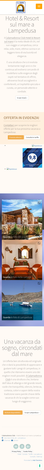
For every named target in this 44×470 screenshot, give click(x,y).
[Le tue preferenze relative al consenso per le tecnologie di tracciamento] (39, 465)
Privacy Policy (16, 451)
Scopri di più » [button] (22, 98)
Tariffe (30, 454)
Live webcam (38, 454)
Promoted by (33, 460)
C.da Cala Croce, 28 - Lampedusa (14, 438)
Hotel (19, 454)
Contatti (32, 456)
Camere (24, 454)
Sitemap (39, 456)
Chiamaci (7, 440)
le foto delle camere (17, 277)
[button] (12, 412)
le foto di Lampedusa (17, 317)
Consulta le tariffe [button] (32, 137)
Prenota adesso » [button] (15, 137)
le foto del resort (15, 236)
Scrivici (16, 440)
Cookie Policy (27, 451)
